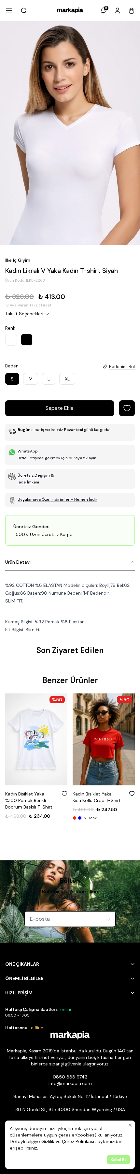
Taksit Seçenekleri (24, 314)
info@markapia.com (70, 1083)
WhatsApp (28, 451)
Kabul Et (118, 1159)
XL (67, 379)
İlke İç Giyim (17, 260)
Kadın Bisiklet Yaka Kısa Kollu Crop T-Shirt (97, 797)
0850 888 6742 (70, 1077)
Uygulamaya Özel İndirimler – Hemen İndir (57, 499)
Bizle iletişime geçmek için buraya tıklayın (57, 458)
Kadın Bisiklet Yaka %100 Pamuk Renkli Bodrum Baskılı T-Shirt (28, 800)
